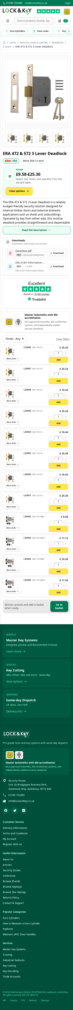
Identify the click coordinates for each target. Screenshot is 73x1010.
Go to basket (59, 606)
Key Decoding (10, 971)
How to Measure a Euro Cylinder (21, 923)
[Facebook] (6, 810)
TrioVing (7, 954)
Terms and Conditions (15, 833)
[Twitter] (15, 810)
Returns (33, 1000)
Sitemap (45, 1000)
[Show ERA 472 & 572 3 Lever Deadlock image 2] (28, 138)
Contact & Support (13, 903)
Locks (13, 42)
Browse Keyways (12, 886)
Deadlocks (57, 42)
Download (58, 253)
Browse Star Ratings (14, 892)
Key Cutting (9, 965)
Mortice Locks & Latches (34, 42)
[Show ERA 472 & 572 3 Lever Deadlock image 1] (12, 138)
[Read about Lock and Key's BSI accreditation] (18, 322)
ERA (14, 160)
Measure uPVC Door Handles (19, 934)
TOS (23, 1000)
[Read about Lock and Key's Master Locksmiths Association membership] (66, 11)
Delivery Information (15, 828)
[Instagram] (24, 810)
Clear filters (63, 339)
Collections (9, 875)
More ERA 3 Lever (33, 160)
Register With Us (12, 844)
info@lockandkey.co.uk (36, 3)
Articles (7, 864)
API (4, 1000)
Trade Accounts (11, 976)
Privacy (13, 1000)
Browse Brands (11, 881)
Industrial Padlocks (13, 960)
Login (67, 3)
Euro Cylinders (11, 918)
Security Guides (12, 870)
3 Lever (7, 46)
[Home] (4, 42)
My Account (9, 838)
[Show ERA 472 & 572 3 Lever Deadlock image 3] (43, 138)
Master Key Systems (14, 949)
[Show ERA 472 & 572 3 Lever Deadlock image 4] (59, 138)
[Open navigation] (8, 21)
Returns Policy (11, 897)
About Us (8, 859)
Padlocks (8, 928)
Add (58, 359)
